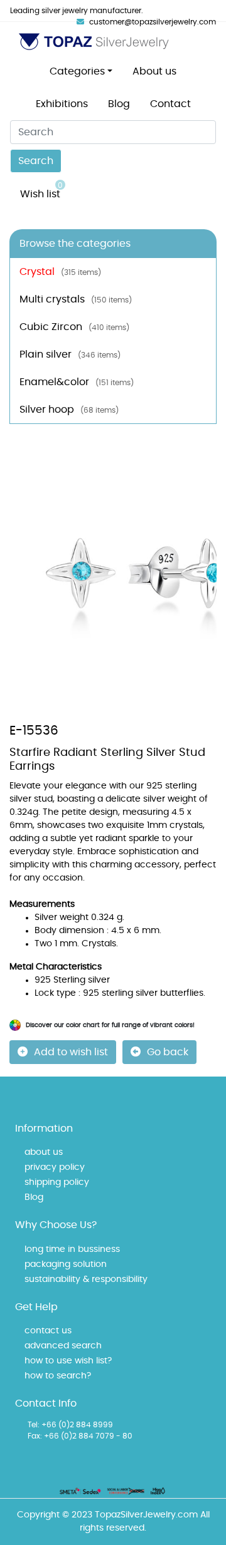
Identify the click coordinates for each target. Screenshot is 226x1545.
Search (35, 161)
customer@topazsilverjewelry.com (152, 22)
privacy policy (54, 1167)
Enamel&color (76, 382)
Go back (167, 1052)
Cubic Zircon (74, 327)
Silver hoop (69, 410)
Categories (77, 71)
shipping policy (56, 1182)
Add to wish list (71, 1052)
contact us (48, 1330)
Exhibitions (62, 104)
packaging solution (65, 1264)
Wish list (41, 190)
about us (43, 1152)
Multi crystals (75, 299)
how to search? (57, 1376)
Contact (170, 104)
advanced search (63, 1345)
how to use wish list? (68, 1360)
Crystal (60, 272)
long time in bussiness (72, 1249)
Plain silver (70, 354)
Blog (119, 104)
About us (154, 71)
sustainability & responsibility (86, 1279)
